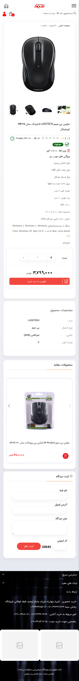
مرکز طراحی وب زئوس (33, 673)
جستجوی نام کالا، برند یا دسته (58, 13)
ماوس (44, 25)
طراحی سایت (48, 673)
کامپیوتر (52, 25)
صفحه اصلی (64, 25)
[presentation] (70, 405)
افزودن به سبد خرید (36, 281)
